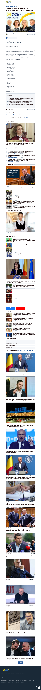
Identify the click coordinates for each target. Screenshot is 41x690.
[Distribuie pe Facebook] (30, 34)
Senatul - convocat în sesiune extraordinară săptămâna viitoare (21, 106)
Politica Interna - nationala (12, 6)
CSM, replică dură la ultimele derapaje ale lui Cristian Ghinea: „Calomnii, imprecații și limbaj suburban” (19, 633)
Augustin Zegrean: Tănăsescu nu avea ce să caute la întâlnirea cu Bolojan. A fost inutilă (23, 319)
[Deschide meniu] (35, 2)
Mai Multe (20, 662)
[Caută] (32, 2)
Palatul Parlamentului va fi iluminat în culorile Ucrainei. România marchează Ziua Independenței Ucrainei (20, 426)
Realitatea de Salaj (3, 682)
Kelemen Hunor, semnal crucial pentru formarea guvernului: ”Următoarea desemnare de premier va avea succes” (20, 102)
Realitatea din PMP (18, 680)
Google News (27, 117)
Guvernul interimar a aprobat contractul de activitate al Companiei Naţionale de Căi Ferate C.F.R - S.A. (23, 197)
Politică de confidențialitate (15, 673)
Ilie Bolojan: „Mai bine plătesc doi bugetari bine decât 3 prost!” (21, 104)
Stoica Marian (32, 423)
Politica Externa (10, 161)
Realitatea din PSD (31, 680)
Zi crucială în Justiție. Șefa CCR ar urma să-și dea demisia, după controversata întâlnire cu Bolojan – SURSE (19, 144)
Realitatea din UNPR (24, 680)
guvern (17, 114)
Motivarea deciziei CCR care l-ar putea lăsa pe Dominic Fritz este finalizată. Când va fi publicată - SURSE (19, 659)
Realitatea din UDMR (4, 680)
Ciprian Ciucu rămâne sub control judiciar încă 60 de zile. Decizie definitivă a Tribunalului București (23, 286)
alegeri (22, 114)
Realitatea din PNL (16, 33)
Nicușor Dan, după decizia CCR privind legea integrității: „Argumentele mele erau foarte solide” (23, 300)
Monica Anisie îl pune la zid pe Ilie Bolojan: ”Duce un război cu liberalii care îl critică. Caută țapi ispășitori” (20, 282)
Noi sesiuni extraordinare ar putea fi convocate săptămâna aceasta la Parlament (22, 329)
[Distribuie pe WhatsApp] (32, 34)
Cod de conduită (22, 673)
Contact (2, 673)
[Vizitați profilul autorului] (7, 34)
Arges (7, 114)
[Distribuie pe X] (34, 34)
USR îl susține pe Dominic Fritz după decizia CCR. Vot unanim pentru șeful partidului (22, 291)
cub (11, 114)
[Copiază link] (28, 34)
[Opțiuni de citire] (39, 688)
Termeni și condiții (7, 673)
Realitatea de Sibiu (10, 682)
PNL (14, 114)
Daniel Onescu (32, 449)
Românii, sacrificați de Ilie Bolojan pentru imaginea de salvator (19, 374)
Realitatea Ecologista (11, 680)
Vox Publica (22, 682)
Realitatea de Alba (16, 682)
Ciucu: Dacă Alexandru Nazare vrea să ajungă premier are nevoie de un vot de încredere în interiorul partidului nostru (20, 400)
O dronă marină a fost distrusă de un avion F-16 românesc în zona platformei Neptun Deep (24, 207)
